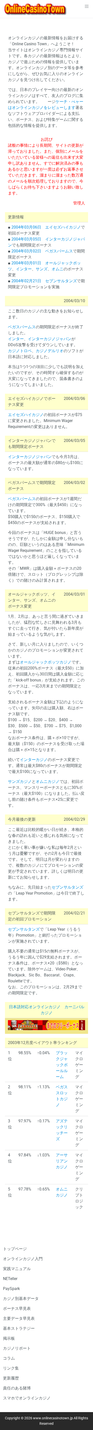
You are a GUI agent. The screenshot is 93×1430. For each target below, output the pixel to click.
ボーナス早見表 (17, 1308)
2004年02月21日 (26, 281)
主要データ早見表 (19, 1318)
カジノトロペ (20, 350)
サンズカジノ (20, 781)
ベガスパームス (59, 251)
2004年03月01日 (26, 263)
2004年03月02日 (26, 251)
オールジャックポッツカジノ (45, 662)
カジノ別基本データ (21, 1298)
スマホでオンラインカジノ (27, 1398)
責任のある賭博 (17, 1388)
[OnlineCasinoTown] (35, 9)
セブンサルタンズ (61, 281)
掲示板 (9, 1338)
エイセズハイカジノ (63, 227)
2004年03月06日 (26, 227)
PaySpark (11, 1288)
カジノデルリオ (49, 350)
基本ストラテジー (19, 1328)
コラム (9, 1358)
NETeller (10, 1278)
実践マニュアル (17, 1268)
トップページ (15, 1248)
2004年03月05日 (26, 239)
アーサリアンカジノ (62, 1161)
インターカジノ (34, 759)
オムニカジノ (48, 781)
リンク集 (11, 1368)
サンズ (42, 269)
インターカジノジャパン (49, 338)
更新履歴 (11, 1378)
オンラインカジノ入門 (23, 1258)
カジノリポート (17, 1348)
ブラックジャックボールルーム (62, 1064)
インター (24, 269)
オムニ (57, 269)
